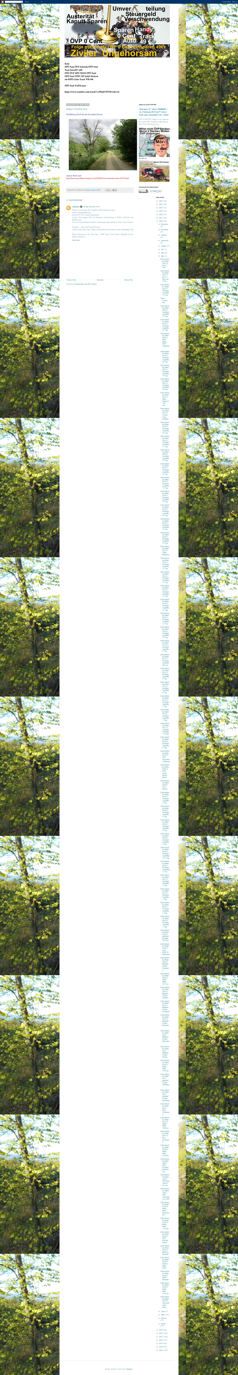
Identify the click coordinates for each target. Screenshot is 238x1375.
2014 (161, 1347)
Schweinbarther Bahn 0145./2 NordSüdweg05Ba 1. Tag (165, 921)
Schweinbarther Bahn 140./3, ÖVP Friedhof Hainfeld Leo (165, 1165)
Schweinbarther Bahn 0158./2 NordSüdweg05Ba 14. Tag (165, 524)
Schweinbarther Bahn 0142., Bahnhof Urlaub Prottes (165, 1051)
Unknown (75, 206)
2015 (161, 1343)
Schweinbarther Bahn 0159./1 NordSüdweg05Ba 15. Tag (165, 482)
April (163, 1311)
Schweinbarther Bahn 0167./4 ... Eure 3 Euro (165, 263)
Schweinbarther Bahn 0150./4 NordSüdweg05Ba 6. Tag (165, 742)
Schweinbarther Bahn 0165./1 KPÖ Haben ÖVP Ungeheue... (165, 340)
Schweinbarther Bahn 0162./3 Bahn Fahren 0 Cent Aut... (165, 398)
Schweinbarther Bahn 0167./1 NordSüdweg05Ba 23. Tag (165, 289)
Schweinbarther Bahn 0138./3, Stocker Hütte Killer (165, 1262)
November (164, 229)
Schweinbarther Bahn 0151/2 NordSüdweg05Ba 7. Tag (165, 714)
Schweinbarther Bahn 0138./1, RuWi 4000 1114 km (165, 1288)
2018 (161, 1333)
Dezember (164, 224)
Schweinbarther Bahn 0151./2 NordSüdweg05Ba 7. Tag (165, 701)
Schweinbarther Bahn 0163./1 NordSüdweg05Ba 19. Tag (165, 370)
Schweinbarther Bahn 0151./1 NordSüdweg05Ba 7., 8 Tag (165, 728)
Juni (162, 252)
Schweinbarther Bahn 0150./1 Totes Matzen (165, 784)
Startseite (100, 280)
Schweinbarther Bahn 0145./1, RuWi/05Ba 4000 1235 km (165, 935)
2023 (161, 211)
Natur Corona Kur (164, 300)
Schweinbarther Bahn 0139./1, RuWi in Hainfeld (165, 1249)
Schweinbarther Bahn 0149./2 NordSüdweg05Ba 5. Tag (165, 811)
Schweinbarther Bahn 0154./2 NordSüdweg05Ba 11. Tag (165, 604)
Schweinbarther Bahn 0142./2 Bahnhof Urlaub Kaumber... (165, 1021)
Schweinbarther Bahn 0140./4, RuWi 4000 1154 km (165, 1150)
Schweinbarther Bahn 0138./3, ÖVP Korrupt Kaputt (165, 1237)
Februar (163, 1318)
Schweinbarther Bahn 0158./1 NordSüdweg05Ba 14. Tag (165, 537)
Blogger (130, 1369)
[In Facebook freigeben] (113, 190)
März (163, 1314)
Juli (162, 249)
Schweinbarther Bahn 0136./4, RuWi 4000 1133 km (165, 1223)
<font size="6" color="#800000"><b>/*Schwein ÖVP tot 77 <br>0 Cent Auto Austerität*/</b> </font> (154, 112)
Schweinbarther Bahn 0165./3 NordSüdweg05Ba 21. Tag (165, 324)
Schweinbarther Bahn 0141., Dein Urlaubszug (165, 1109)
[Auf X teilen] (111, 190)
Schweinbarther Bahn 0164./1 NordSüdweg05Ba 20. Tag (165, 356)
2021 (161, 218)
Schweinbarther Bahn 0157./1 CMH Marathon (165, 550)
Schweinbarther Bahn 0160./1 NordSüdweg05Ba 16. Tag (165, 469)
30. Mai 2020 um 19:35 (91, 206)
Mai (162, 256)
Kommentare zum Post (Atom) (86, 284)
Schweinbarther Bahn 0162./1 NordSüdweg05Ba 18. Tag (165, 427)
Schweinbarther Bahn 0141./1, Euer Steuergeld (165, 1136)
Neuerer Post (71, 280)
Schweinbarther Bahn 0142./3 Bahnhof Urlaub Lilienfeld (165, 1006)
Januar (163, 1323)
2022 (161, 214)
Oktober (164, 235)
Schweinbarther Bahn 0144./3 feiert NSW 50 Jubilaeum (165, 949)
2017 (161, 1336)
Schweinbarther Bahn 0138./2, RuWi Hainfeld (165, 1275)
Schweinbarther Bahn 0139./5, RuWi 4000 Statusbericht (165, 1208)
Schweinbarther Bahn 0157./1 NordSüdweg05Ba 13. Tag (165, 563)
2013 (161, 1350)
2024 (161, 207)
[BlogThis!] (109, 190)
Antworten (76, 240)
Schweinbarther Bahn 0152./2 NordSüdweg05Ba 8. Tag (165, 673)
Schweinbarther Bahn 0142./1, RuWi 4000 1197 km (165, 1065)
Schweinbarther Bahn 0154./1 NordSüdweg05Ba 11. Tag (165, 618)
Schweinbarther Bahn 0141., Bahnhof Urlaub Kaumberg (165, 1095)
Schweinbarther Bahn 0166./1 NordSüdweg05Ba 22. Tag (165, 311)
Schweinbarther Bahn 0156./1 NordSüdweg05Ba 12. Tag (165, 577)
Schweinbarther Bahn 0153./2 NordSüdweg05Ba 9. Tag (165, 645)
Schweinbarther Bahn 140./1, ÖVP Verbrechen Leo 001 (165, 1193)
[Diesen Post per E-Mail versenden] (106, 190)
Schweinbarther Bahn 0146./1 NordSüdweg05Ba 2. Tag (165, 907)
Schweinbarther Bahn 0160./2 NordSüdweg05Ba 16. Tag (165, 455)
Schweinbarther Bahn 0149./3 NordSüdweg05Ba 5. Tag (165, 797)
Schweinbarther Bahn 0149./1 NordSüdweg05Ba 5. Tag (165, 838)
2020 (161, 221)
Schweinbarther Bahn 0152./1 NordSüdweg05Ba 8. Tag (165, 687)
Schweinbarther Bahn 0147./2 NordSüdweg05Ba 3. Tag (165, 880)
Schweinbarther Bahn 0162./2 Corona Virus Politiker (165, 413)
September (164, 240)
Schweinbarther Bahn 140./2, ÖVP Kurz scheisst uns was (165, 1180)
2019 (161, 1330)
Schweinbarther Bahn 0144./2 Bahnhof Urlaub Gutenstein (165, 963)
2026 (161, 201)
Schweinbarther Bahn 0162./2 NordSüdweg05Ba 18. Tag (165, 384)
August (163, 246)
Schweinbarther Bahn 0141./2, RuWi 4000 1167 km (165, 1122)
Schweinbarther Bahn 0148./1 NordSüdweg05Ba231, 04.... (165, 866)
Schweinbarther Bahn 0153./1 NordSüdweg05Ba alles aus (165, 659)
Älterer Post (128, 280)
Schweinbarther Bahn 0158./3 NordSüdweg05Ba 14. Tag (165, 510)
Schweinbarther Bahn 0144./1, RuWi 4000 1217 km (165, 978)
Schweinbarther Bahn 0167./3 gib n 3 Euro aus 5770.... (165, 276)
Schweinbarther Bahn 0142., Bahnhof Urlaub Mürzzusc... (165, 1037)
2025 (161, 204)
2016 (161, 1340)
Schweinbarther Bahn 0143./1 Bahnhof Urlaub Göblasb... (165, 992)
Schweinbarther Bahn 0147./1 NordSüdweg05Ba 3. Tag (165, 894)
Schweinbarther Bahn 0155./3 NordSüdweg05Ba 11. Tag (165, 590)
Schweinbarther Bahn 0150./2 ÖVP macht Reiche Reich (165, 771)
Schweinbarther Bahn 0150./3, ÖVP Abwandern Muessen (165, 756)
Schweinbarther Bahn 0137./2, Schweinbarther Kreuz (165, 1302)
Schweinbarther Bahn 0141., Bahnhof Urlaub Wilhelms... (165, 1080)
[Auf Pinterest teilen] (116, 190)
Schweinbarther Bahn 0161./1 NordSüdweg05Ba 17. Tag (165, 441)
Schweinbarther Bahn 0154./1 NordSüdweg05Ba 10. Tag (165, 632)
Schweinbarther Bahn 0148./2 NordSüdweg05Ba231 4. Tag (165, 852)
